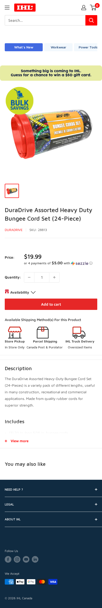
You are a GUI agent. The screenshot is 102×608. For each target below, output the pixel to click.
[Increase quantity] (54, 277)
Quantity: (13, 277)
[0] (93, 7)
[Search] (91, 20)
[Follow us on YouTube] (26, 559)
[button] (60, 263)
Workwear (58, 47)
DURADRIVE (14, 230)
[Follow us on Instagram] (17, 559)
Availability (19, 292)
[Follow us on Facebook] (8, 559)
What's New (23, 47)
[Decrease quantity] (29, 277)
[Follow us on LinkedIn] (35, 559)
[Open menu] (7, 7)
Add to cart (51, 304)
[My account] (83, 7)
